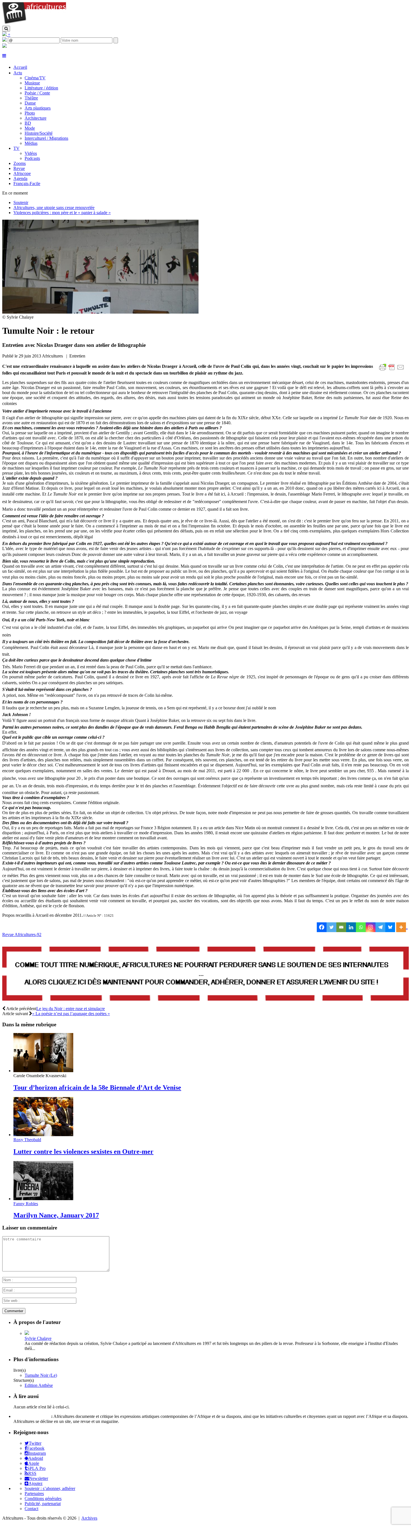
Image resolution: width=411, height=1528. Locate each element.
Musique (32, 82)
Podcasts (32, 158)
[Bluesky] (390, 927)
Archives (89, 1518)
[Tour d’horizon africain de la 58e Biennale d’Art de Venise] (43, 1070)
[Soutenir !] (205, 974)
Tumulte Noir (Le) (41, 1375)
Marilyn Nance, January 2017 (56, 1215)
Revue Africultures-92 (21, 934)
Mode (30, 128)
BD (28, 123)
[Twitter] (331, 927)
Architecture (35, 118)
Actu (17, 72)
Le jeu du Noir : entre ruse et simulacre (70, 1008)
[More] (402, 927)
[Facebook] (322, 927)
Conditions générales (43, 1498)
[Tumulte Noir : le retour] (100, 312)
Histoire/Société (39, 133)
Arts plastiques (38, 108)
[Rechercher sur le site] (6, 29)
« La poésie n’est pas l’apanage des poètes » (71, 1013)
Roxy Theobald (27, 1139)
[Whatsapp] (361, 927)
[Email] (341, 927)
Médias (31, 143)
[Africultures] (34, 23)
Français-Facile (26, 183)
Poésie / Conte (37, 93)
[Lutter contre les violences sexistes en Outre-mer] (43, 1134)
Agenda (20, 178)
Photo (30, 113)
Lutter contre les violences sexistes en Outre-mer (83, 1151)
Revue (19, 168)
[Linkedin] (351, 927)
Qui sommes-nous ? (31, 1416)
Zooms (19, 163)
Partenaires (34, 1493)
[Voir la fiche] (27, 1333)
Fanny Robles (25, 1203)
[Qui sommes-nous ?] (4, 46)
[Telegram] (380, 927)
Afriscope (22, 173)
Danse (30, 103)
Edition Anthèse (39, 1385)
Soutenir (20, 202)
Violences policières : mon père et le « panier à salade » (62, 212)
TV (16, 148)
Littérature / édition (41, 88)
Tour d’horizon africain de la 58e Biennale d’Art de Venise (97, 1087)
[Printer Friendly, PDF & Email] (392, 370)
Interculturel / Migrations (46, 138)
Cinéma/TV (35, 77)
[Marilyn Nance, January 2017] (43, 1198)
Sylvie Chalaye (38, 1338)
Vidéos (31, 153)
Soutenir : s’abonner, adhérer (50, 1488)
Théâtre (31, 98)
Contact (31, 1508)
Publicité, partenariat (43, 1503)
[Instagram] (370, 927)
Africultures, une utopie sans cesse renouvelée (54, 207)
